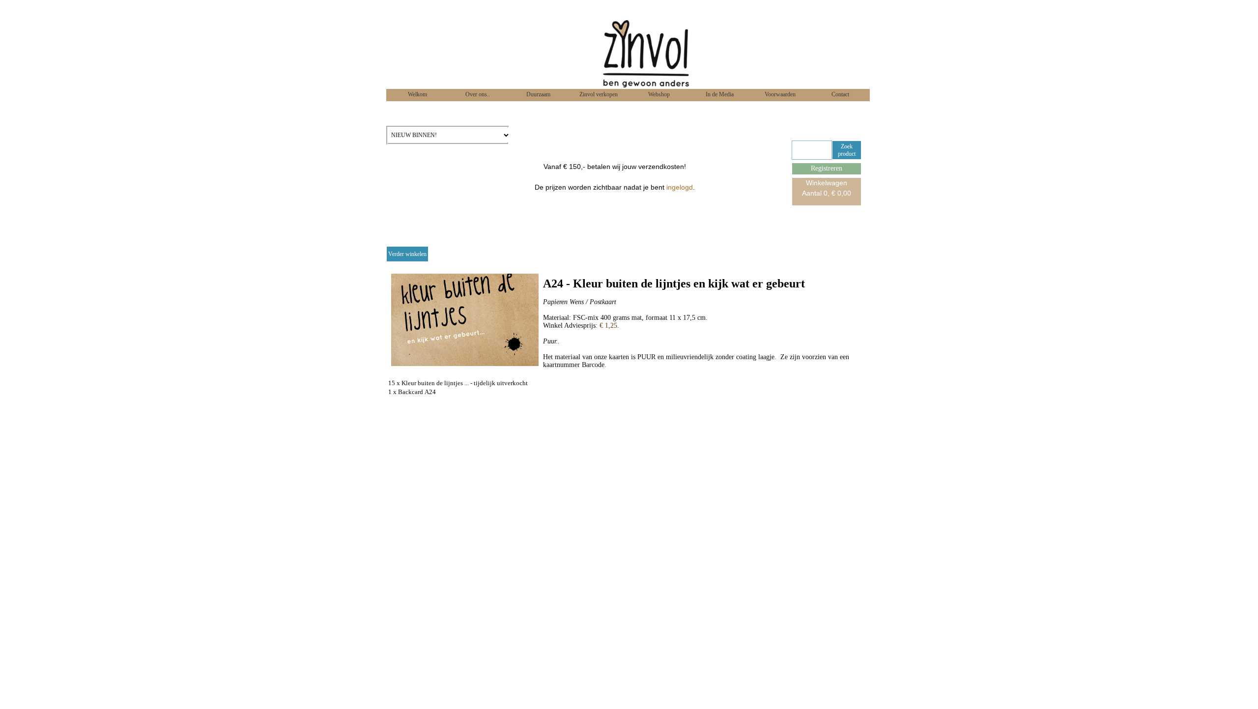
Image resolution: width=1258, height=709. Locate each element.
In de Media (719, 94)
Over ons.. (477, 94)
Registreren (826, 168)
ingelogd (679, 187)
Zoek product (847, 150)
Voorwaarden (779, 94)
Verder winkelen (407, 254)
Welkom (416, 94)
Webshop (658, 94)
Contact (839, 94)
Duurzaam (537, 94)
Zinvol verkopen (598, 94)
